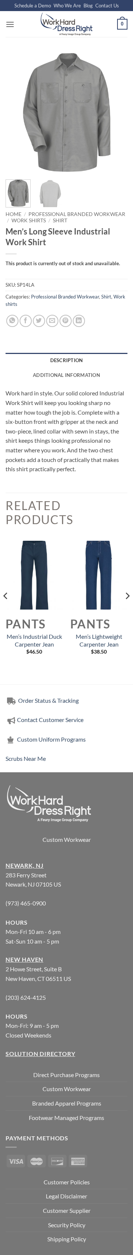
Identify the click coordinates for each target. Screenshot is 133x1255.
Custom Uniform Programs (51, 739)
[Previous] (17, 113)
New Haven (24, 959)
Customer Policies (67, 1181)
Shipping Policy (66, 1238)
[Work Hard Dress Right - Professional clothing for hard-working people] (66, 24)
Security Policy (66, 1224)
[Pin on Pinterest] (65, 321)
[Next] (115, 113)
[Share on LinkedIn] (79, 321)
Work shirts (28, 220)
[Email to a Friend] (52, 321)
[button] (10, 24)
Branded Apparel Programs (66, 1103)
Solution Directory (40, 1053)
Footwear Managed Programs (66, 1117)
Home (13, 214)
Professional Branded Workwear (76, 214)
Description (66, 360)
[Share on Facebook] (26, 321)
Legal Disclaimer (66, 1196)
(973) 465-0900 (26, 903)
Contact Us (107, 6)
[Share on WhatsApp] (12, 321)
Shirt (60, 220)
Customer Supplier (67, 1210)
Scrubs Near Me (26, 758)
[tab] (66, 360)
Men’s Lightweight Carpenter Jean (99, 640)
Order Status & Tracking (48, 700)
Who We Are (67, 6)
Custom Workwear (66, 839)
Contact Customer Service (50, 719)
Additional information (66, 375)
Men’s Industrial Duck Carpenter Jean (34, 640)
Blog (88, 6)
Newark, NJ (25, 865)
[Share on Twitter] (39, 321)
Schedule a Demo (32, 6)
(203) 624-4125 (26, 997)
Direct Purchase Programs (66, 1074)
